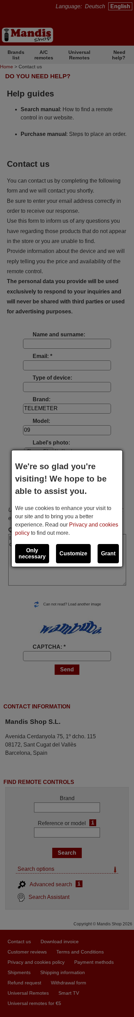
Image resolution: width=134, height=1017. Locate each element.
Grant (108, 553)
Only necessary (32, 553)
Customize (73, 553)
